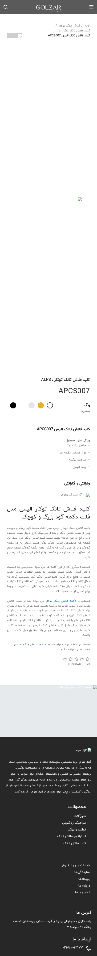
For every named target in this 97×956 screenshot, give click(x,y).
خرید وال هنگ (32, 645)
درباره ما (84, 886)
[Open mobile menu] (91, 7)
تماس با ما (82, 892)
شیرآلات (80, 816)
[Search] (5, 7)
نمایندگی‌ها (82, 872)
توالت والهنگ (77, 829)
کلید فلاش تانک (74, 843)
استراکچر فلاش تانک (71, 836)
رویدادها (84, 879)
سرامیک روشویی (74, 823)
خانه (87, 26)
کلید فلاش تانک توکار (75, 31)
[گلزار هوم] (48, 750)
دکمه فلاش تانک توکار (61, 601)
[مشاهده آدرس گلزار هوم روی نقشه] (48, 711)
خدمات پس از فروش (75, 865)
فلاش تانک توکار (69, 26)
